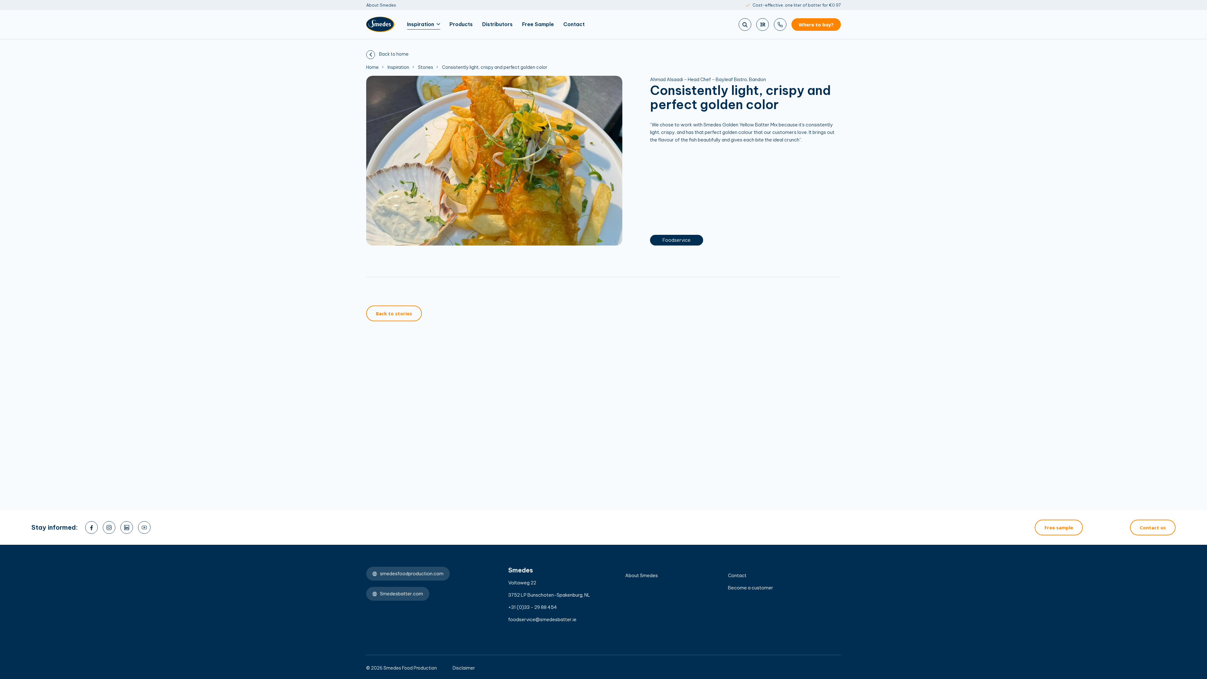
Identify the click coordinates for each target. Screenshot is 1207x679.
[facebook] (91, 527)
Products (461, 24)
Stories (425, 67)
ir (762, 24)
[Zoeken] (745, 24)
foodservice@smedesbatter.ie (542, 619)
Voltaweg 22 (522, 583)
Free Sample (538, 24)
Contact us (1153, 527)
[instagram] (109, 527)
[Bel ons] (780, 24)
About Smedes (381, 5)
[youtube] (144, 527)
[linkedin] (126, 527)
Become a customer (750, 588)
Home (372, 67)
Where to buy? (816, 24)
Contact (574, 24)
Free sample (1058, 527)
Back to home (393, 54)
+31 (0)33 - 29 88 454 (532, 607)
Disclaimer (464, 668)
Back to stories (394, 313)
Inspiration (420, 24)
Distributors (497, 24)
